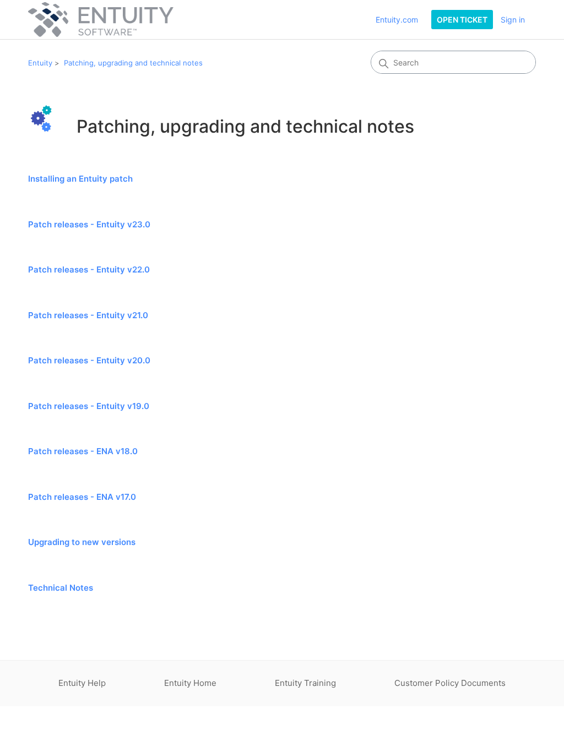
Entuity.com (397, 19)
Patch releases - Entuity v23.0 (89, 224)
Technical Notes (60, 587)
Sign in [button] (513, 19)
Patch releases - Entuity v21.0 (88, 315)
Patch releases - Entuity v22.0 (89, 269)
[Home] (100, 19)
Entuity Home (190, 683)
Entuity (40, 62)
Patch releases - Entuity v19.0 (88, 406)
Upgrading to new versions (81, 542)
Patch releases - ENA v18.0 (83, 451)
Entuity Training (305, 683)
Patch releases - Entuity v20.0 (89, 360)
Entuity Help (82, 683)
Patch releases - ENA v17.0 (82, 497)
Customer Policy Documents (450, 683)
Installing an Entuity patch (80, 178)
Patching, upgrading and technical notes (133, 62)
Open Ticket (462, 19)
